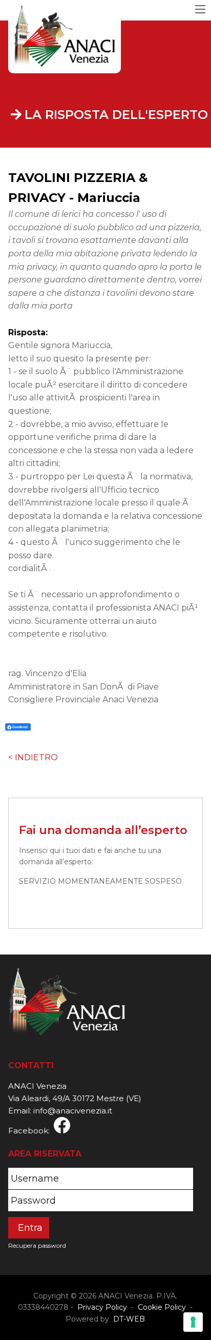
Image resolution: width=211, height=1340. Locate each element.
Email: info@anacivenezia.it (60, 1110)
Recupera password (37, 1245)
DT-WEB (128, 1319)
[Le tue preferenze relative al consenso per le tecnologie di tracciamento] (193, 1322)
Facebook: (31, 1130)
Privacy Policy (102, 1307)
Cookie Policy (162, 1307)
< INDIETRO (33, 757)
